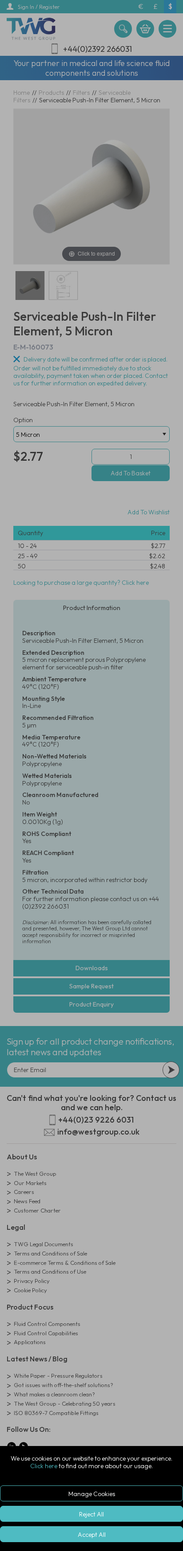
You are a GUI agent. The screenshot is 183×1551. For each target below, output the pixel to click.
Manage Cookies (91, 1494)
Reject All (91, 1514)
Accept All (92, 1535)
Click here (43, 1466)
